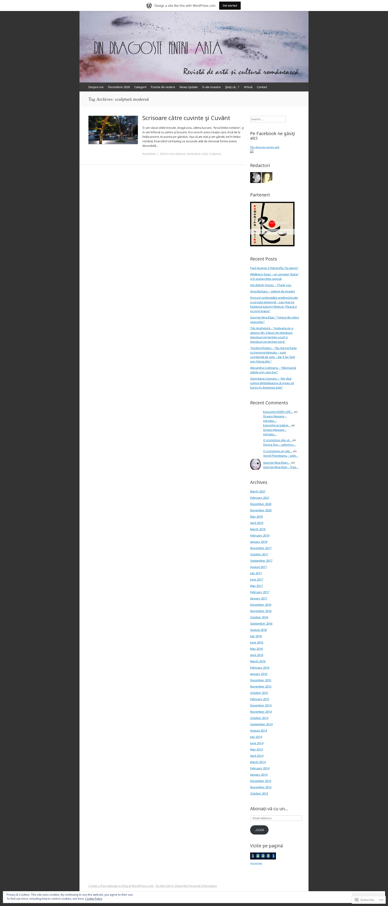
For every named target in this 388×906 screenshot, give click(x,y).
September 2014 (261, 724)
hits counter (256, 863)
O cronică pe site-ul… (277, 440)
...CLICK (259, 830)
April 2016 (256, 655)
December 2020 (260, 504)
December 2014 (260, 705)
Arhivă (248, 87)
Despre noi (96, 87)
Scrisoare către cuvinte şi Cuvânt (186, 118)
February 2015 (259, 699)
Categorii (140, 87)
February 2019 (259, 535)
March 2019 (257, 529)
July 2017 (256, 573)
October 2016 (259, 617)
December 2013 (260, 781)
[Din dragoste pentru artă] (252, 152)
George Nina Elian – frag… (280, 467)
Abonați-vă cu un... (269, 809)
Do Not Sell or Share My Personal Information (186, 886)
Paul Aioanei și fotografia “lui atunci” (274, 268)
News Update (189, 87)
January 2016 (258, 674)
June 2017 (256, 579)
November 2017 (260, 548)
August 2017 (258, 567)
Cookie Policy (93, 899)
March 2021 (257, 491)
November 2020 (260, 510)
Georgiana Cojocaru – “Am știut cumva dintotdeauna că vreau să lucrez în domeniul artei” (272, 383)
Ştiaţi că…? (232, 87)
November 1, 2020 (154, 154)
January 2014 (258, 774)
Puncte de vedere (163, 87)
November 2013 (260, 787)
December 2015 (260, 680)
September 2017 (261, 561)
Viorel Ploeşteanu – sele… (280, 456)
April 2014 (256, 756)
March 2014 (257, 762)
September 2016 (261, 623)
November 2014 (260, 712)
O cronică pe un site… (277, 451)
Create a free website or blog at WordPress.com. (121, 886)
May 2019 (256, 516)
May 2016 (256, 649)
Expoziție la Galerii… (277, 425)
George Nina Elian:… (277, 463)
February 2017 (259, 592)
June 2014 (256, 743)
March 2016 (257, 661)
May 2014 (256, 749)
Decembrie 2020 (119, 87)
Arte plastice (178, 154)
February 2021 (259, 498)
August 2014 (258, 730)
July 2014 (256, 737)
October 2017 (259, 554)
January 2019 (258, 542)
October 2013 (259, 793)
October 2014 (259, 718)
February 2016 (259, 668)
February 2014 (259, 768)
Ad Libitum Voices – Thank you (270, 285)
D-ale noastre (211, 87)
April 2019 (256, 523)
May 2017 (256, 586)
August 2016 (258, 630)
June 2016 (256, 642)
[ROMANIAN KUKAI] (272, 245)
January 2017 (258, 598)
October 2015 (259, 693)
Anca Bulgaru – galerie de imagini (272, 291)
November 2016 (260, 611)
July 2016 (256, 636)
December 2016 (260, 605)
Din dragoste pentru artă (264, 147)
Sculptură (215, 154)
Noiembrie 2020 (197, 154)
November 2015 (260, 686)
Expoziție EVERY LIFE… (278, 412)
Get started (230, 5)
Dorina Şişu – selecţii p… (279, 445)
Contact (262, 87)
